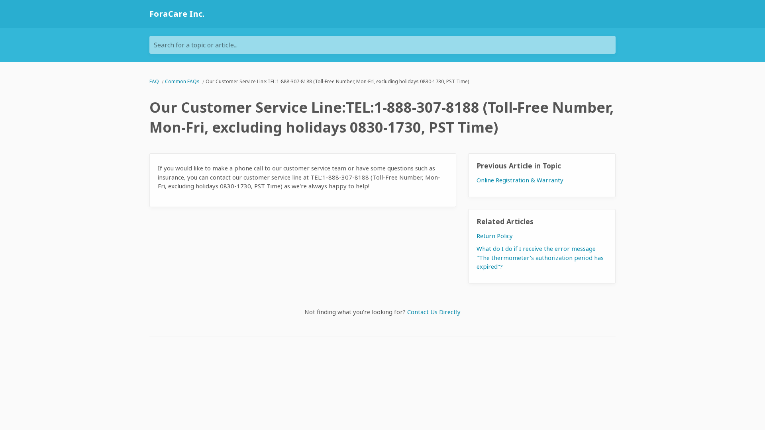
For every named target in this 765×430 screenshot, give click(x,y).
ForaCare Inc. (176, 13)
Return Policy (495, 236)
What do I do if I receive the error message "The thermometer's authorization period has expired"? (540, 257)
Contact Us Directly (434, 312)
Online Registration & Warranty (520, 180)
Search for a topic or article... (195, 45)
